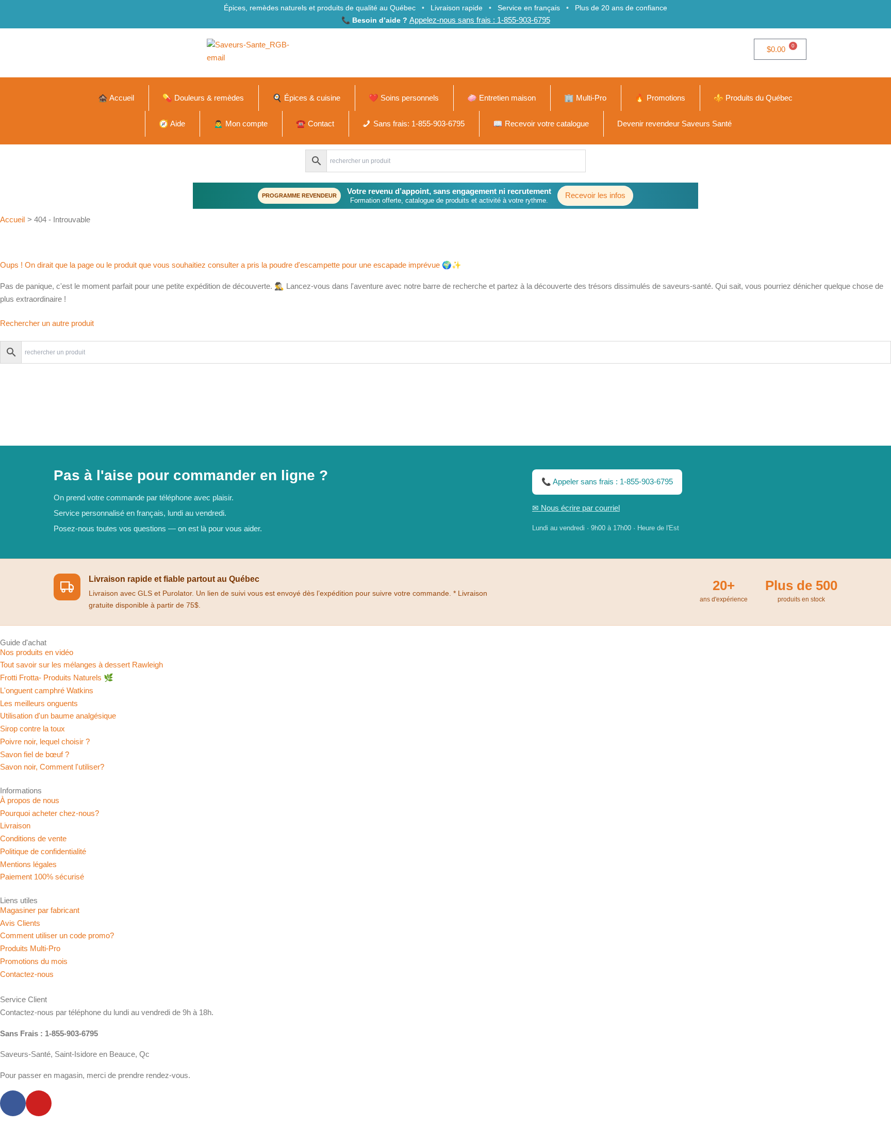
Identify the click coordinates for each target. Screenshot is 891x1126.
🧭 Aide (172, 123)
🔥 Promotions (660, 97)
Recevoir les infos (595, 195)
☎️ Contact (315, 123)
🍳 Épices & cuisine (306, 97)
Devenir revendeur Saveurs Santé (674, 123)
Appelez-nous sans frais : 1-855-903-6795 (479, 19)
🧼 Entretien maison (501, 97)
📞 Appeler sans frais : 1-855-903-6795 (607, 481)
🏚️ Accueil (116, 97)
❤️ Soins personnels (404, 97)
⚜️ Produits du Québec (753, 97)
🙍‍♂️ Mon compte (240, 123)
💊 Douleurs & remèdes (203, 97)
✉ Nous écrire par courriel (576, 507)
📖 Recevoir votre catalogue (541, 123)
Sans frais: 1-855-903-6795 (419, 123)
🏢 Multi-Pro (585, 97)
